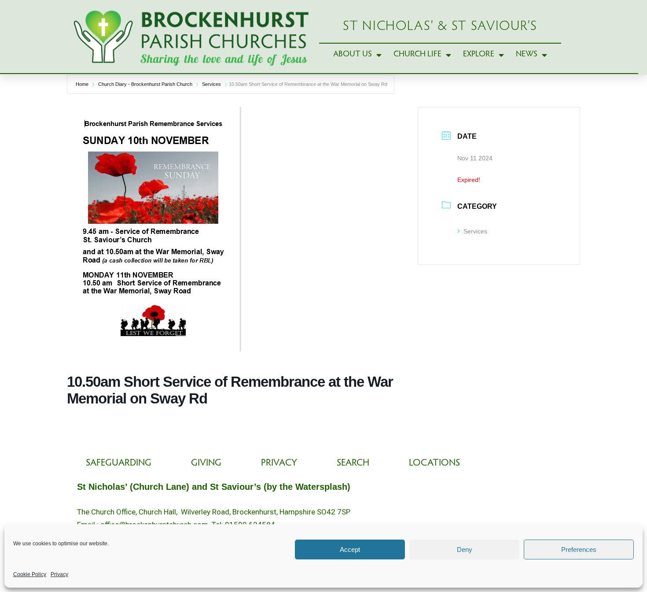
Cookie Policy (29, 574)
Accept (350, 549)
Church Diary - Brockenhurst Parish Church (145, 84)
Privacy (59, 574)
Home (82, 84)
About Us (352, 54)
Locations (434, 463)
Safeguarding (118, 463)
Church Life (417, 54)
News (526, 54)
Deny (464, 549)
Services (211, 84)
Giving (206, 463)
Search (353, 463)
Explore (478, 54)
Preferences (578, 549)
